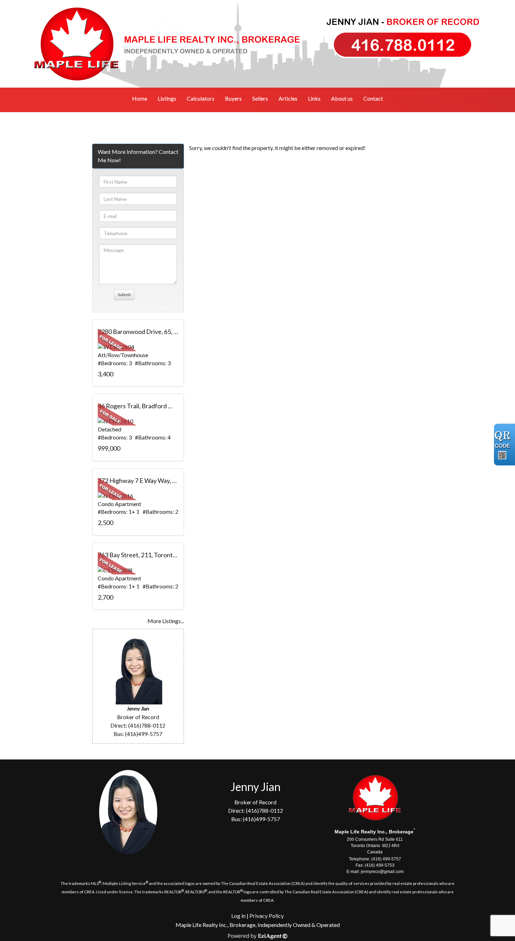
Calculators (200, 98)
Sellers (260, 98)
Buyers (233, 98)
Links (314, 98)
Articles (288, 98)
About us (342, 98)
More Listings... (165, 621)
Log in (238, 915)
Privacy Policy (266, 915)
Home (139, 98)
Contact (373, 98)
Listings (167, 98)
